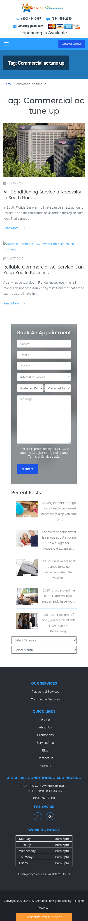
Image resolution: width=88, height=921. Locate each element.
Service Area (45, 742)
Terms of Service (39, 456)
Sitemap (45, 765)
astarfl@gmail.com (30, 26)
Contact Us (45, 758)
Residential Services (45, 691)
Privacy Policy (52, 452)
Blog (45, 750)
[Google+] (50, 816)
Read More (11, 228)
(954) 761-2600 (44, 798)
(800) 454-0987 (31, 18)
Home (7, 84)
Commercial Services (45, 699)
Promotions (45, 735)
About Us (45, 727)
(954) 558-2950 (62, 18)
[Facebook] (38, 816)
